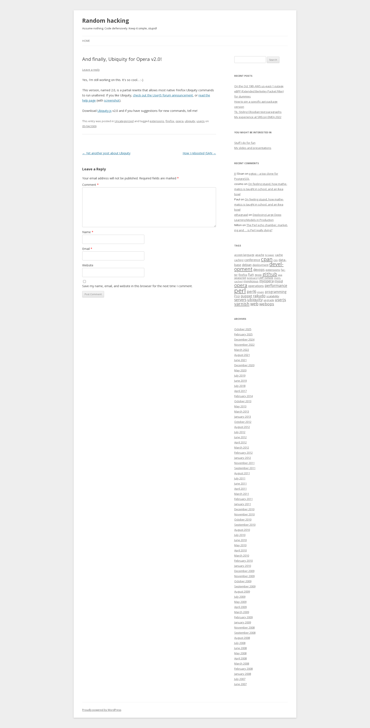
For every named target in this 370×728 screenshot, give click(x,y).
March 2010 (241, 555)
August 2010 (242, 530)
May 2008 (240, 653)
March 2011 (241, 494)
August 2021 (242, 355)
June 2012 (240, 437)
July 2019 (239, 375)
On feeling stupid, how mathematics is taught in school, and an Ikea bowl (260, 189)
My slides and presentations (252, 148)
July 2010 (239, 535)
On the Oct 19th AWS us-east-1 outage (258, 86)
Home (86, 41)
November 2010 (244, 514)
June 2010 (240, 540)
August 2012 (242, 427)
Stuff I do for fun (244, 143)
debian (247, 265)
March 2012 (241, 447)
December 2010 (244, 509)
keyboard (252, 277)
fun (251, 274)
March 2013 (241, 411)
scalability (272, 296)
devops (259, 269)
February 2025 (243, 334)
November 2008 (244, 627)
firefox (170, 121)
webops (266, 303)
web (254, 304)
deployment (260, 265)
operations (256, 286)
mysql (279, 281)
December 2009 (244, 571)
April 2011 (240, 489)
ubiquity (190, 121)
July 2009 (239, 597)
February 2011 (243, 499)
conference (252, 260)
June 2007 (240, 684)
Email (87, 249)
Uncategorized (124, 121)
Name (87, 232)
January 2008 (242, 674)
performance (276, 285)
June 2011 (240, 483)
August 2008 (242, 638)
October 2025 (242, 329)
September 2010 (244, 525)
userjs (201, 121)
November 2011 (244, 463)
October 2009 (242, 581)
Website (87, 265)
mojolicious (250, 281)
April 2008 (240, 658)
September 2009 (244, 586)
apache (259, 255)
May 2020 (240, 370)
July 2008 (239, 643)
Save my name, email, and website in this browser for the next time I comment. (137, 286)
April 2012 (240, 442)
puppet (246, 296)
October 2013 (242, 401)
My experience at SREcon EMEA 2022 (257, 117)
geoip (258, 275)
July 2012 (239, 432)
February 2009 (243, 617)
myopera (266, 281)
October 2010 (242, 519)
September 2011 (244, 468)
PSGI (237, 296)
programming (275, 292)
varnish (241, 304)
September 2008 (244, 633)
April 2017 (240, 391)
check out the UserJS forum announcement (163, 95)
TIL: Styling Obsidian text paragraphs (258, 112)
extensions (157, 121)
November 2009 (244, 576)
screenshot (111, 100)
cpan (267, 259)
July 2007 (239, 679)
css (275, 260)
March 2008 (241, 663)
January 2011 (242, 504)
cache (279, 255)
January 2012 (242, 458)
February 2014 (243, 396)
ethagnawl (241, 215)
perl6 (251, 291)
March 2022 (241, 350)
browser (269, 255)
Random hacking (105, 20)
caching (238, 260)
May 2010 (240, 545)
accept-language (244, 255)
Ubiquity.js (104, 111)
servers (240, 299)
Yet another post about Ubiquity (106, 153)
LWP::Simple (265, 278)
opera (180, 121)
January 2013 (242, 417)
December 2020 (244, 365)
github (270, 274)
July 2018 (239, 386)
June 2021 (240, 360)
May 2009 (240, 602)
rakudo (259, 295)
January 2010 (242, 566)
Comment (90, 185)
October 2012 (242, 422)
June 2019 (240, 381)
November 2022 (244, 345)
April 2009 (240, 607)
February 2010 (243, 561)
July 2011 (239, 478)
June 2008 (240, 648)
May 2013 (240, 406)
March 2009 (241, 612)
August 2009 (242, 591)
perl (240, 290)
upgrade (269, 300)
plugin (260, 292)
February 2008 (243, 669)
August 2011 (242, 473)
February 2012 (243, 453)
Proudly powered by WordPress (101, 710)
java (280, 274)
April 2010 (240, 550)
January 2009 (242, 622)
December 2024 (244, 339)
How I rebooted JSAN (199, 153)
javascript (240, 278)
